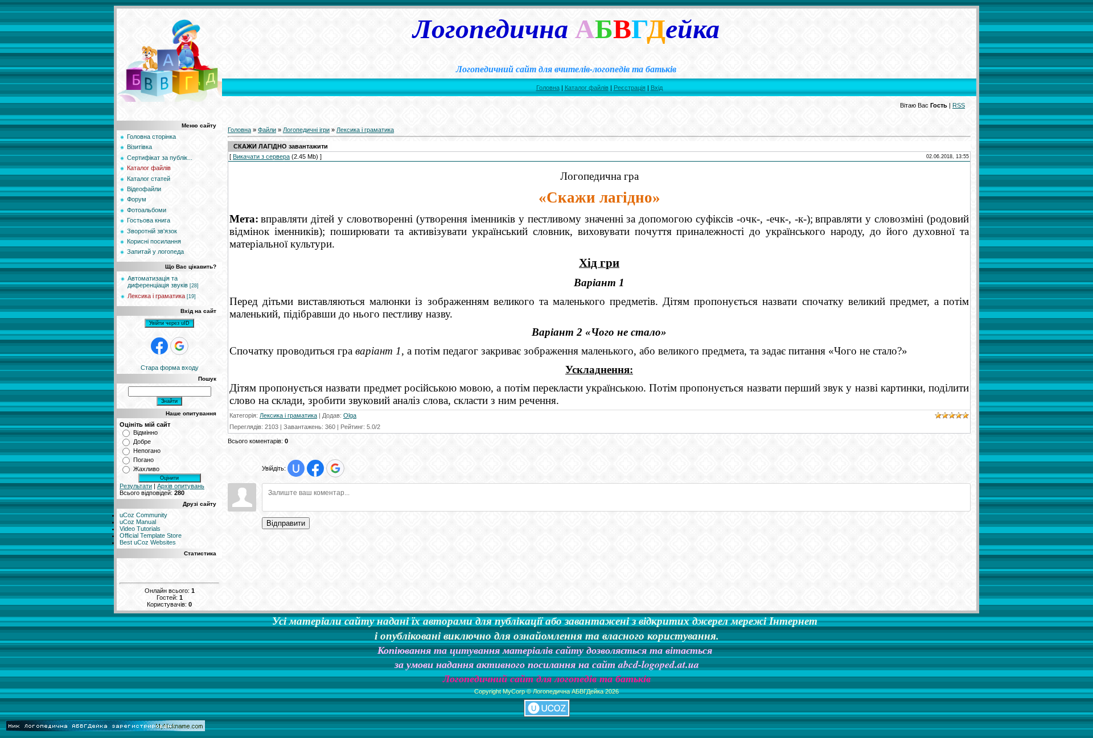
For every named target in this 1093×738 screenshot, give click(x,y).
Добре (142, 441)
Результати (136, 486)
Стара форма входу (170, 367)
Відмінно (145, 432)
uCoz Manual (138, 521)
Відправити (285, 523)
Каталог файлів (587, 87)
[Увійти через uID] (296, 468)
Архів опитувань (180, 486)
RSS (958, 105)
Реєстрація (630, 87)
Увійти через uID (169, 323)
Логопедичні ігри (306, 129)
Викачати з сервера (261, 156)
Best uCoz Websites (148, 542)
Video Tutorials (140, 528)
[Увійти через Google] (179, 346)
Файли (267, 129)
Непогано (147, 450)
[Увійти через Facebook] (159, 345)
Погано (143, 459)
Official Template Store (151, 535)
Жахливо (146, 468)
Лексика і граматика (156, 295)
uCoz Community (143, 515)
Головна (548, 87)
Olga (349, 415)
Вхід (657, 87)
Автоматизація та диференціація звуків (158, 281)
